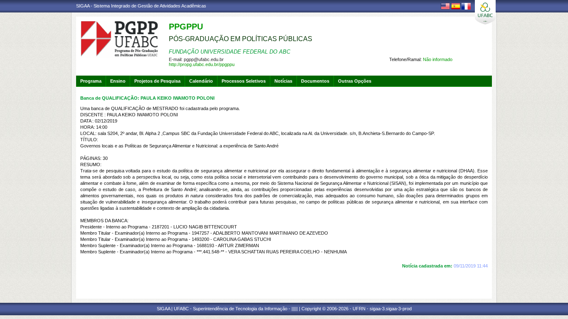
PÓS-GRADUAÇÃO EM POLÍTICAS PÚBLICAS (240, 38)
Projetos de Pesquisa (157, 81)
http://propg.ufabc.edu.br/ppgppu (202, 64)
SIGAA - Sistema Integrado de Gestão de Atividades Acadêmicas (141, 5)
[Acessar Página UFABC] (485, 12)
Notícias (283, 81)
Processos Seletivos (244, 81)
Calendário (201, 81)
